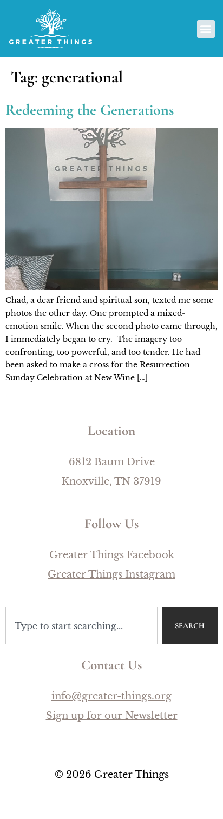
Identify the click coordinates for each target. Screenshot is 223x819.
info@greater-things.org (111, 696)
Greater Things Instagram (111, 574)
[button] (206, 29)
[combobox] (81, 625)
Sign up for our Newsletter (112, 716)
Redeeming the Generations (89, 110)
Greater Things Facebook (111, 555)
